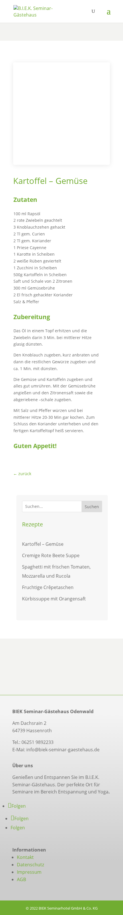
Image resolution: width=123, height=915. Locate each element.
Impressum (29, 872)
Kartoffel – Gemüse (43, 544)
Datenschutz (30, 864)
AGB (21, 879)
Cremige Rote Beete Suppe (51, 555)
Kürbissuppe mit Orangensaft (54, 599)
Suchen (92, 506)
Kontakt (25, 857)
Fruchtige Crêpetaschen (48, 587)
